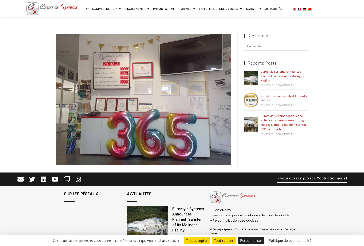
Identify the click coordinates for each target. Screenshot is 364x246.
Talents (185, 9)
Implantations (164, 9)
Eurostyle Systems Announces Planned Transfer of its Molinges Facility (282, 76)
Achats (251, 9)
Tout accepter (197, 240)
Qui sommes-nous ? (101, 9)
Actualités (273, 9)
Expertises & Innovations (218, 9)
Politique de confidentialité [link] (290, 240)
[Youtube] (55, 179)
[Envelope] (20, 179)
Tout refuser (224, 240)
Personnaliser (251, 240)
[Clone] (66, 179)
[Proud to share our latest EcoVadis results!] (251, 100)
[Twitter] (32, 179)
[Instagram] (78, 179)
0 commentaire (285, 85)
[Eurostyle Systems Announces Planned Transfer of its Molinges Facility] (251, 78)
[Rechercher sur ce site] (276, 47)
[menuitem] (294, 9)
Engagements (134, 9)
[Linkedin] (43, 179)
